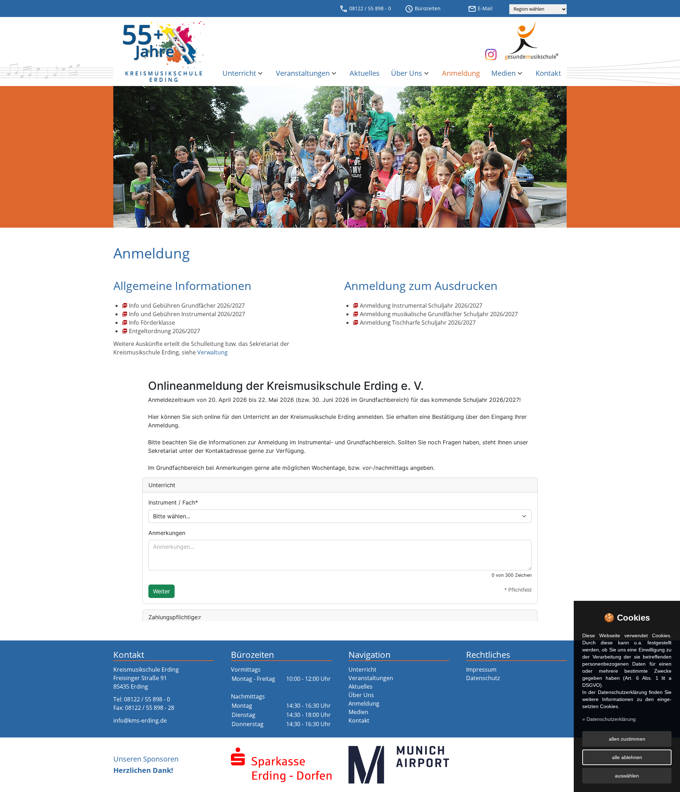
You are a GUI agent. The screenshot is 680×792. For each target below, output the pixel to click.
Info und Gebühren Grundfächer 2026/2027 (187, 305)
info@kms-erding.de (140, 720)
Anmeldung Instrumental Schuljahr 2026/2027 (421, 305)
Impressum (481, 669)
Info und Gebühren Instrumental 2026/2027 (187, 314)
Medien (507, 73)
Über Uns (411, 73)
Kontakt (548, 73)
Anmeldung (461, 73)
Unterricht (243, 73)
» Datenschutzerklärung (609, 719)
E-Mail (480, 9)
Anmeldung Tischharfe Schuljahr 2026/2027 (418, 322)
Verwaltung (212, 352)
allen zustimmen (627, 739)
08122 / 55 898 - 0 (365, 9)
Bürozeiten (423, 9)
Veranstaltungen (307, 73)
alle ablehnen (627, 757)
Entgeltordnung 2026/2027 (164, 331)
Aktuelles (365, 73)
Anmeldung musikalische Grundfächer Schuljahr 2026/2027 (439, 314)
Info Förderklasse (152, 322)
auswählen (627, 776)
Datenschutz (483, 678)
